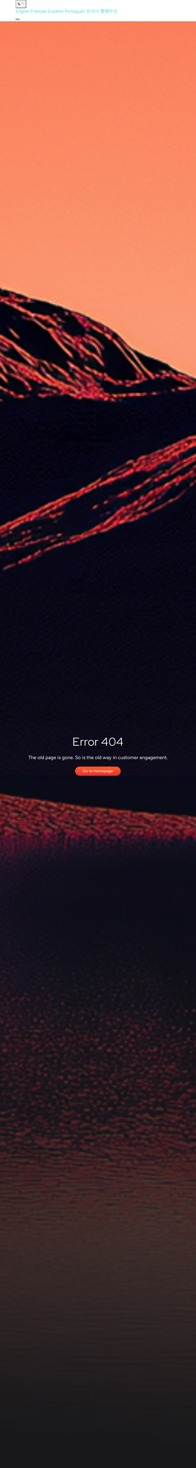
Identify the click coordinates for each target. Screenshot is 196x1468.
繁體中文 (109, 11)
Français (39, 11)
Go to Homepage (98, 771)
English (23, 11)
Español (56, 11)
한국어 (92, 11)
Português (75, 11)
